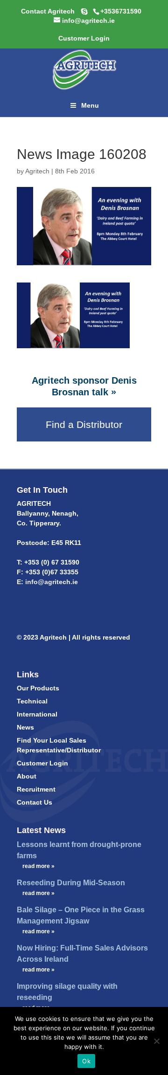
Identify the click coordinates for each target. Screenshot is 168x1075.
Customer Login (42, 763)
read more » (38, 866)
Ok (86, 1061)
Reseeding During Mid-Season (71, 883)
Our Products (38, 688)
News (25, 727)
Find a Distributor (84, 424)
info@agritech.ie (50, 582)
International (37, 714)
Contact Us (34, 802)
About (26, 776)
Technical (32, 701)
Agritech (37, 171)
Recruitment (36, 789)
